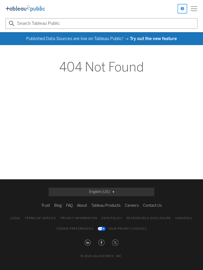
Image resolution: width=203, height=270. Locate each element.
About (82, 205)
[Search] (11, 23)
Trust (45, 205)
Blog (58, 205)
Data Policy (112, 218)
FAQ (69, 205)
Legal (15, 218)
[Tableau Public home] (25, 8)
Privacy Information (78, 218)
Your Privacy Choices (127, 228)
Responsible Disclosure (149, 218)
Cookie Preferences (75, 228)
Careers (132, 205)
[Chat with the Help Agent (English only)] (182, 8)
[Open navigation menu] (194, 8)
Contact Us (152, 205)
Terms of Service (40, 218)
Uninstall (184, 218)
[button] (88, 242)
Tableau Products (106, 205)
